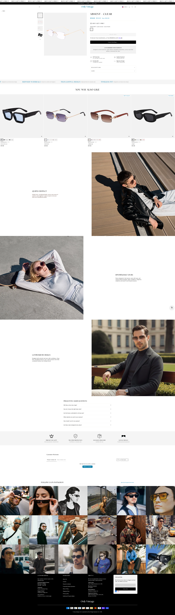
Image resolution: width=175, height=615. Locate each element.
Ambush (90, 144)
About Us (65, 579)
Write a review (87, 466)
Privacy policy (66, 593)
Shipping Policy (66, 591)
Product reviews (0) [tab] (51, 459)
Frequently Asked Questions (69, 586)
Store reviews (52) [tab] (61, 459)
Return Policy (66, 588)
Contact (64, 581)
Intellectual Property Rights (69, 596)
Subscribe (125, 588)
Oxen (133, 144)
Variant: (100, 26)
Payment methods (67, 584)
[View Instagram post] (14, 500)
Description (96, 67)
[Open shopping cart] (172, 307)
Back (3, 11)
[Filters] (118, 460)
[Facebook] (116, 591)
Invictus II (4, 144)
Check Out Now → (113, 42)
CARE (93, 71)
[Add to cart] (41, 136)
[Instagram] (118, 591)
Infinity (46, 144)
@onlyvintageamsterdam (127, 482)
